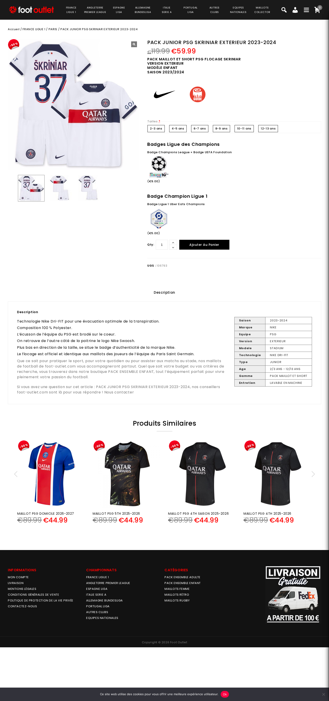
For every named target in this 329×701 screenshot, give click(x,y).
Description (164, 292)
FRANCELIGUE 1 (71, 10)
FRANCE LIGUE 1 (34, 29)
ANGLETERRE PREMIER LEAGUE (95, 10)
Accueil (13, 29)
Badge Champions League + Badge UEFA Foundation (189, 152)
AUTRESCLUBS (214, 10)
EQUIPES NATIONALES (102, 618)
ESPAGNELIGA (119, 10)
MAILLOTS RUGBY (177, 600)
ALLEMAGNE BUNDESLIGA (104, 600)
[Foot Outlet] (31, 9)
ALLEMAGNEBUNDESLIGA (143, 10)
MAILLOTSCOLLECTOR (262, 10)
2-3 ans (156, 128)
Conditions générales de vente (33, 595)
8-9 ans (221, 128)
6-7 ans (200, 128)
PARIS (53, 29)
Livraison (16, 583)
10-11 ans (244, 128)
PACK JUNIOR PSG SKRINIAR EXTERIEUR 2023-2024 (143, 386)
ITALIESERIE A (167, 10)
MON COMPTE (18, 577)
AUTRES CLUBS (97, 612)
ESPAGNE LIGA (96, 589)
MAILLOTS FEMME (177, 589)
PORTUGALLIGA (191, 10)
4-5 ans (178, 128)
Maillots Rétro (176, 595)
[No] (323, 694)
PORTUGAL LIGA (98, 606)
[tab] (164, 292)
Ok (225, 694)
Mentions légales (22, 589)
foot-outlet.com (60, 366)
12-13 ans (268, 128)
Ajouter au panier (204, 244)
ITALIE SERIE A (96, 595)
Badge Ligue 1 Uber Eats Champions (176, 204)
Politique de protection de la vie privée (40, 600)
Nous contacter (119, 392)
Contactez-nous (22, 606)
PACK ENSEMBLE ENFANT (131, 371)
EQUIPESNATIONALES (238, 10)
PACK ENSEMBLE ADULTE (182, 577)
